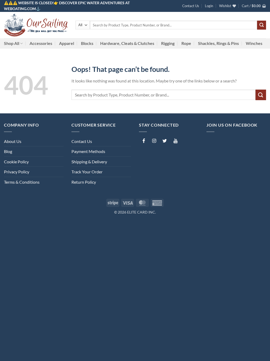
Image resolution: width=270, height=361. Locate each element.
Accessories (41, 43)
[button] (209, 6)
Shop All (11, 43)
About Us (12, 141)
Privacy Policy (16, 171)
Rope (186, 43)
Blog (8, 151)
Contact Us (190, 6)
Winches (254, 43)
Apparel (66, 43)
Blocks (87, 43)
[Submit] (261, 25)
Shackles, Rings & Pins (218, 43)
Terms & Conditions (22, 181)
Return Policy (83, 181)
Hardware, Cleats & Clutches (127, 43)
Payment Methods (88, 151)
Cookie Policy (16, 161)
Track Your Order (87, 171)
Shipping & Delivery (89, 161)
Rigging (168, 43)
